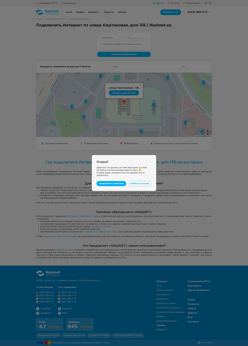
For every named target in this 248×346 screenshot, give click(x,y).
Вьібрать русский (140, 183)
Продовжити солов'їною (111, 183)
